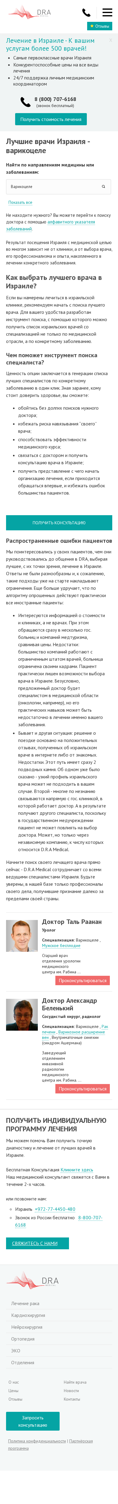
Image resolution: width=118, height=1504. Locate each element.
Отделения (22, 1362)
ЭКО (15, 1351)
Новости (71, 1390)
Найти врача (75, 1382)
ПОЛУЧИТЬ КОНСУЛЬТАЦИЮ (59, 522)
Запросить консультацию (32, 1421)
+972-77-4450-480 (55, 1209)
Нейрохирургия (26, 1327)
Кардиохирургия (28, 1315)
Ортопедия (22, 1339)
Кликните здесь (77, 1170)
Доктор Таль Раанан (72, 921)
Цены (13, 1390)
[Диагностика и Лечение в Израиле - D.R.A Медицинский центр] (29, 12)
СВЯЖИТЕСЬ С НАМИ (34, 1243)
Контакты (72, 1399)
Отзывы (102, 26)
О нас (13, 1382)
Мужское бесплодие (61, 945)
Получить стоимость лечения (50, 119)
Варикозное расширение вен (73, 1034)
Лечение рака (25, 1303)
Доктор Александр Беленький (69, 1004)
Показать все (20, 202)
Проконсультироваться (83, 980)
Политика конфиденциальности (37, 1441)
